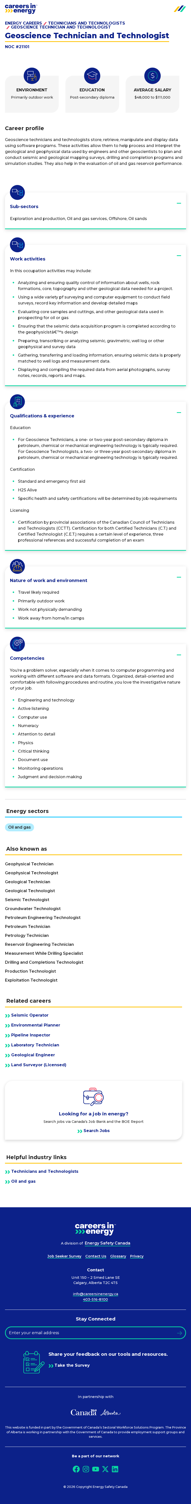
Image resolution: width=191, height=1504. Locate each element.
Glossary (118, 1256)
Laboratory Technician (35, 1045)
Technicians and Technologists (86, 23)
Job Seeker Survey (64, 1256)
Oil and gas (23, 1181)
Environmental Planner (35, 1025)
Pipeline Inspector (30, 1035)
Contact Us (95, 1256)
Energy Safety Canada (107, 1243)
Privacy (136, 1256)
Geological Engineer (33, 1055)
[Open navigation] (180, 8)
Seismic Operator (29, 1015)
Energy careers (23, 23)
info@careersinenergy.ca (95, 1294)
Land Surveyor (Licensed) (38, 1065)
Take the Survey (72, 1365)
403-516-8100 (95, 1299)
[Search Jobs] (93, 1110)
